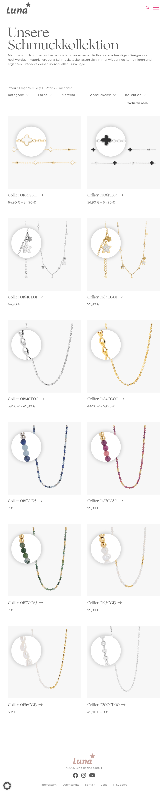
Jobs (104, 784)
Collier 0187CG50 (102, 500)
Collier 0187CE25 (22, 500)
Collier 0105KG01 (22, 195)
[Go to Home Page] (19, 7)
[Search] (147, 8)
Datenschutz (71, 784)
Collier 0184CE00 (23, 398)
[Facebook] (75, 777)
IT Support (120, 784)
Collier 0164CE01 (22, 297)
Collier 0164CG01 (102, 297)
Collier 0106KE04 (102, 195)
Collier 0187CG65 (22, 602)
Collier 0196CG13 (22, 704)
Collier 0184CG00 (102, 398)
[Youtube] (92, 777)
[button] (7, 786)
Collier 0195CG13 (101, 602)
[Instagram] (83, 777)
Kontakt (90, 784)
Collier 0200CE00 (103, 704)
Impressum (49, 784)
